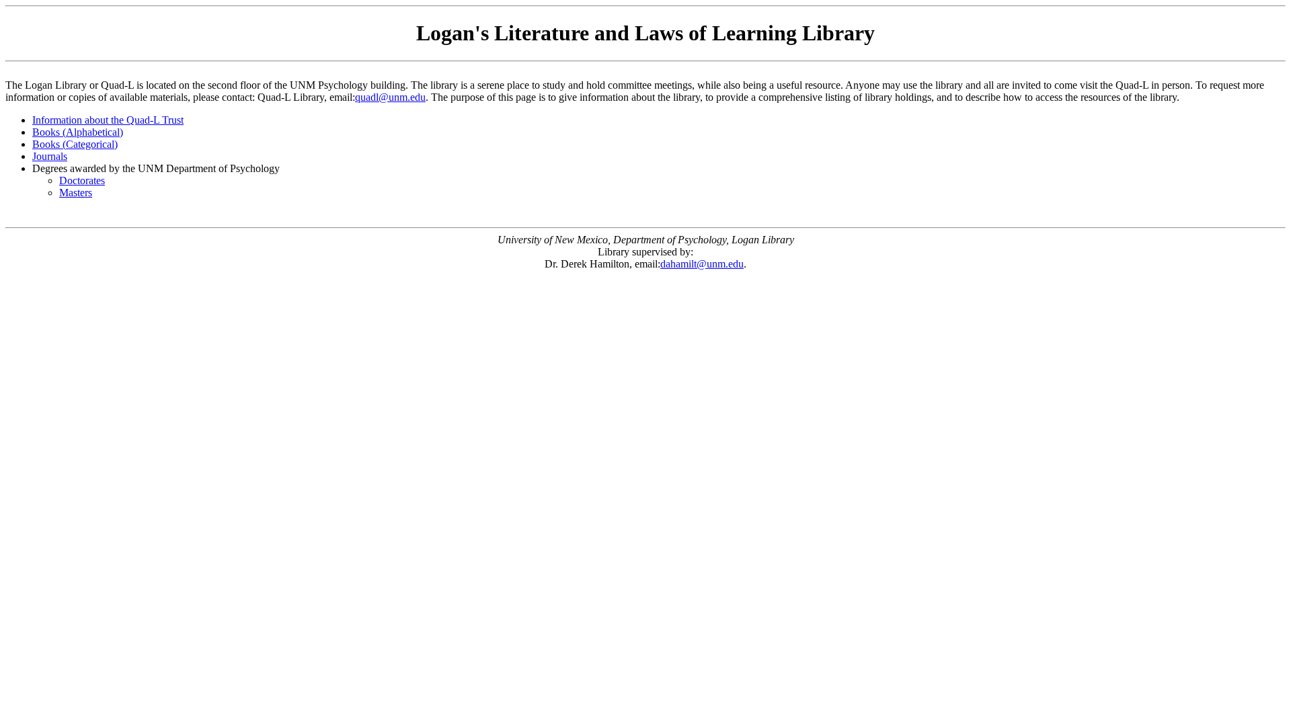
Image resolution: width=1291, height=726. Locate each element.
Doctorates (82, 180)
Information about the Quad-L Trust (108, 120)
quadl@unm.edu (390, 97)
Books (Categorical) (75, 144)
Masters (75, 192)
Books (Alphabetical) (77, 132)
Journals (49, 156)
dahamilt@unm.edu (702, 264)
